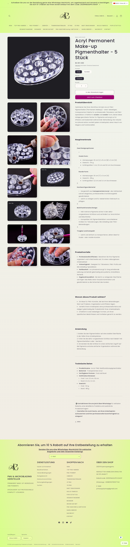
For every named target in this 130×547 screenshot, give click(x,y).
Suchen (39, 485)
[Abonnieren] (79, 456)
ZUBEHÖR (70, 476)
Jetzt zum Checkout (94, 97)
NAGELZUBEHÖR (71, 510)
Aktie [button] (78, 422)
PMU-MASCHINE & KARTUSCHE (76, 507)
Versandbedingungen (44, 473)
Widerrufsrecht (69, 544)
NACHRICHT (70, 513)
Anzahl (77, 82)
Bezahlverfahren (42, 470)
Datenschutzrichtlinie (44, 479)
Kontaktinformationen (58, 544)
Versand (77, 65)
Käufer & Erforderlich (44, 467)
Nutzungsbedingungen (44, 482)
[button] (9, 16)
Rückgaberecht (42, 476)
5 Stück (79, 78)
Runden (87, 72)
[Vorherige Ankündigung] (8, 3)
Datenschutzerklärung (40, 544)
